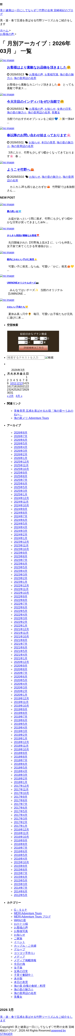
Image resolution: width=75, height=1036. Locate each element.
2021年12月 (21, 629)
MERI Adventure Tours (28, 913)
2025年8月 (20, 476)
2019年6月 (20, 720)
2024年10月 (21, 505)
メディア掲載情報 (25, 960)
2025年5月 (20, 487)
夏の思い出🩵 (14, 211)
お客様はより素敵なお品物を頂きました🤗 (39, 67)
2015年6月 (20, 876)
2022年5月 (20, 611)
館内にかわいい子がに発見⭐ (22, 259)
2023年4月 (20, 571)
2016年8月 (20, 844)
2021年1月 (20, 658)
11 (14, 383)
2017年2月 (20, 822)
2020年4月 (20, 683)
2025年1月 (20, 494)
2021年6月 (20, 647)
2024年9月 (20, 509)
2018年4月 (20, 771)
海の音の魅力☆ (17, 112)
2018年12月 (21, 742)
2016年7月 (20, 847)
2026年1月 (20, 458)
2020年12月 (21, 662)
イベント (19, 942)
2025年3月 (20, 490)
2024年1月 (20, 538)
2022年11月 (21, 589)
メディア (19, 956)
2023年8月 (20, 556)
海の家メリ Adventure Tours (31, 418)
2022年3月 (20, 618)
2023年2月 (20, 578)
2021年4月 (20, 654)
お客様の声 (36, 74)
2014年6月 (20, 891)
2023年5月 (20, 567)
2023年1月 (20, 581)
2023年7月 (20, 560)
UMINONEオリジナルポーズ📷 (23, 282)
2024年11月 (21, 501)
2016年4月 (20, 858)
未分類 (18, 978)
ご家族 (18, 938)
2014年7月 (20, 887)
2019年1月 (20, 738)
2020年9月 (20, 665)
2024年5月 (20, 523)
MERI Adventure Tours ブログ (32, 916)
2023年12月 (21, 541)
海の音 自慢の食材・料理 (29, 985)
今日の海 (19, 963)
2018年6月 (20, 764)
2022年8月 (20, 600)
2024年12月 (21, 498)
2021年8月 (20, 640)
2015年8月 (20, 869)
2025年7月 (20, 479)
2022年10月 (21, 592)
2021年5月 (20, 651)
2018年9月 (20, 753)
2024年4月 (20, 527)
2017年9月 (20, 796)
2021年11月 (21, 632)
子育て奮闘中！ (23, 974)
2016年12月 (21, 829)
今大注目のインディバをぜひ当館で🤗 (35, 101)
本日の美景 (48, 142)
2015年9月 (20, 865)
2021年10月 (21, 636)
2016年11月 (21, 833)
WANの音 (20, 920)
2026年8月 (20, 432)
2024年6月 (20, 520)
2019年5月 (20, 723)
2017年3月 (20, 818)
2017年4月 (20, 815)
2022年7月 (20, 603)
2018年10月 (21, 749)
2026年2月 (20, 454)
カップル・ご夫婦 (25, 945)
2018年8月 (20, 756)
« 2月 (10, 396)
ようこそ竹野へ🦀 (20, 169)
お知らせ (50, 108)
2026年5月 (20, 443)
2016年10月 (21, 836)
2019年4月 (20, 727)
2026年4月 (20, 447)
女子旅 (18, 967)
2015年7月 (20, 873)
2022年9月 (20, 596)
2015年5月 (20, 880)
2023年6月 (20, 563)
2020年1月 (20, 694)
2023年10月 (21, 549)
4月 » (19, 396)
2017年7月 (20, 804)
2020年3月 (20, 687)
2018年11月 (21, 745)
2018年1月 (20, 782)
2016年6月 (20, 851)
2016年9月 (20, 840)
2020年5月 (20, 680)
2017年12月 (21, 785)
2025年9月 (20, 472)
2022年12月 (21, 585)
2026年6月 (20, 439)
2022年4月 (20, 614)
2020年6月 (20, 676)
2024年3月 (20, 530)
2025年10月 (21, 469)
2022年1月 (20, 625)
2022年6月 (20, 607)
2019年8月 (20, 713)
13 (21, 383)
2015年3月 (20, 884)
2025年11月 (21, 465)
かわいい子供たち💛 (17, 307)
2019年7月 (20, 716)
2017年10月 (21, 793)
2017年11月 (21, 789)
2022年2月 (20, 621)
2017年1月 (20, 825)
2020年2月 (20, 691)
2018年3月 (20, 774)
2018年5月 (20, 767)
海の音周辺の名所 (25, 78)
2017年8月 (20, 800)
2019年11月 (21, 702)
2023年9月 (20, 552)
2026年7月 (20, 436)
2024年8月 (20, 512)
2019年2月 (20, 734)
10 (11, 383)
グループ (19, 949)
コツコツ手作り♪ (24, 953)
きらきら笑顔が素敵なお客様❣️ (23, 235)
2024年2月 (20, 534)
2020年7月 (20, 672)
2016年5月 (20, 855)
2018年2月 (20, 778)
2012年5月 (20, 895)
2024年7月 (20, 516)
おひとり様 (21, 923)
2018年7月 (20, 760)
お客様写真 (51, 74)
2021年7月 (20, 643)
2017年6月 (20, 807)
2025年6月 (20, 483)
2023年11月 (21, 545)
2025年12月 (21, 461)
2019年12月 (21, 698)
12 (18, 383)
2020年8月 (20, 669)
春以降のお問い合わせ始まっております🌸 (39, 135)
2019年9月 (20, 709)
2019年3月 (20, 731)
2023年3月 (20, 574)
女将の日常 (64, 108)
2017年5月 (20, 811)
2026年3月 (20, 450)
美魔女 (56, 112)
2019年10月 (21, 705)
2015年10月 (21, 862)
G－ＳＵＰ (20, 909)
